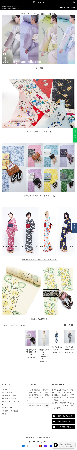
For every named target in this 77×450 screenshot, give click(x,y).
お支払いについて (7, 392)
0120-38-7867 (68, 7)
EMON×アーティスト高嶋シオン (39, 132)
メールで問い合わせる (65, 427)
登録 (47, 405)
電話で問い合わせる (65, 416)
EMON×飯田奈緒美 (39, 319)
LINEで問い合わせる (65, 421)
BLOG (4, 405)
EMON (28, 437)
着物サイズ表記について (9, 398)
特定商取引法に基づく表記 (10, 411)
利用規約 (4, 414)
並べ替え (23, 325)
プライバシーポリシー (8, 408)
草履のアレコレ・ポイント (10, 395)
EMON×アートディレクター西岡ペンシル (39, 259)
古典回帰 (39, 68)
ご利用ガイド (6, 389)
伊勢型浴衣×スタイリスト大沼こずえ (39, 196)
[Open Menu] (5, 2)
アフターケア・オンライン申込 (11, 402)
